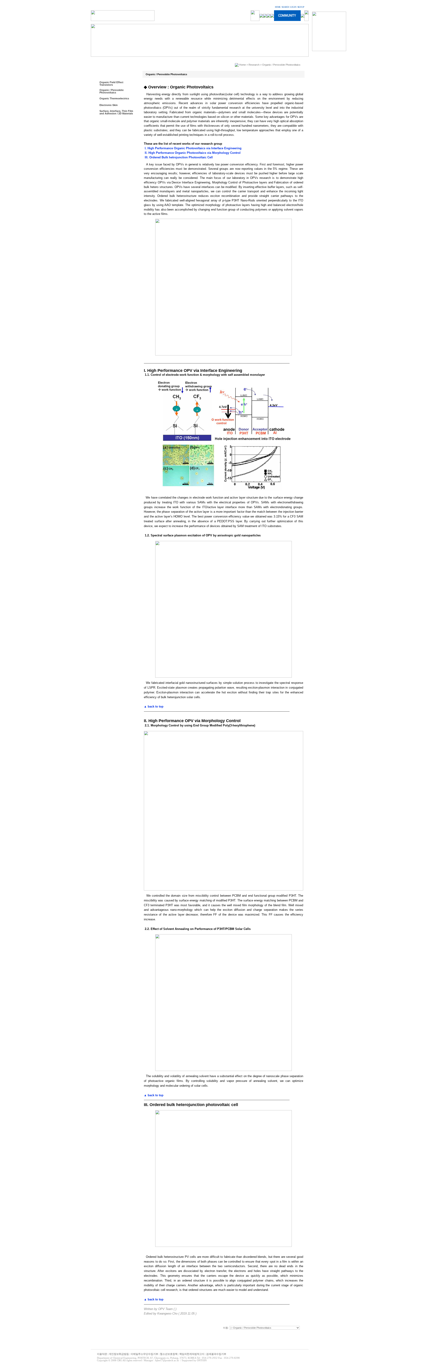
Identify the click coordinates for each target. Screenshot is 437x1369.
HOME (277, 7)
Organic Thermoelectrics (114, 98)
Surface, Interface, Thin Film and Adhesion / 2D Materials (116, 112)
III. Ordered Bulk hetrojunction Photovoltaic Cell (178, 157)
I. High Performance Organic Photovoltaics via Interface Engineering (192, 148)
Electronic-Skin (108, 105)
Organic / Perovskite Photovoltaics (111, 91)
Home (242, 64)
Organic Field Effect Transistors (111, 83)
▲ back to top (153, 706)
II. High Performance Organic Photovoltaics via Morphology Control (192, 152)
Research (254, 64)
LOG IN (293, 7)
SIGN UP (300, 7)
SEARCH (285, 7)
